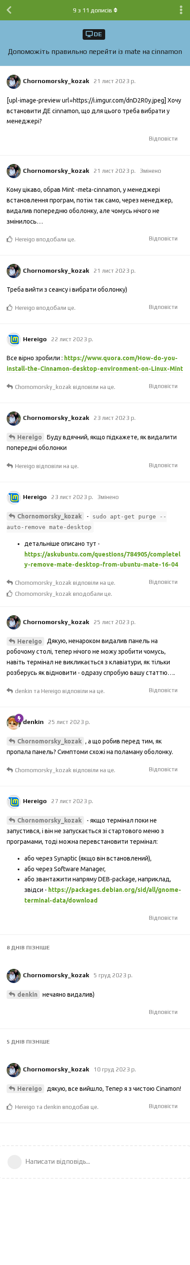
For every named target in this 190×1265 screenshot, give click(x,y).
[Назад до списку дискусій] (9, 10)
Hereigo (29, 437)
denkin (27, 994)
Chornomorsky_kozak (49, 516)
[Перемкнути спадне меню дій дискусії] (181, 10)
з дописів (92, 10)
